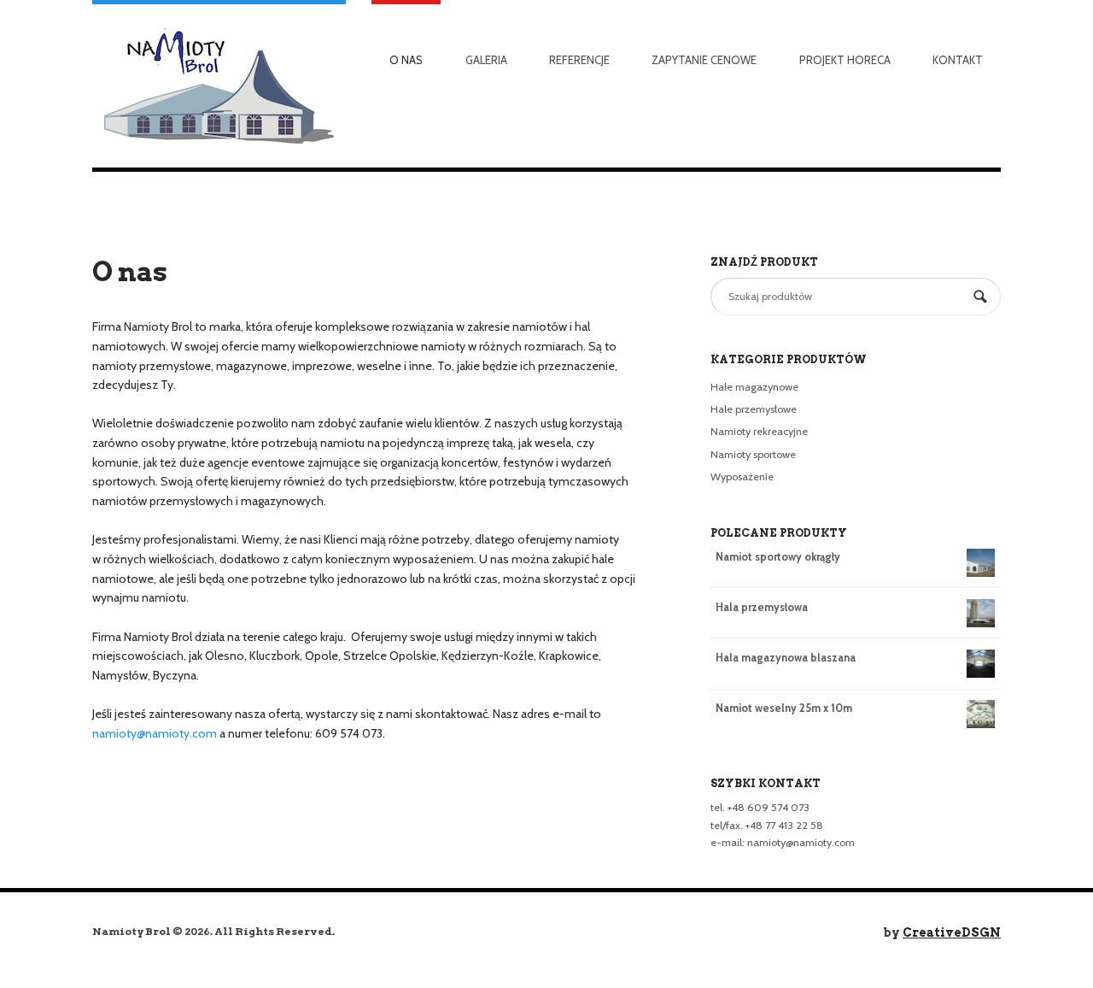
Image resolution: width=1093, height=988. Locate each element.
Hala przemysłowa (762, 607)
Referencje (579, 60)
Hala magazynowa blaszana (786, 657)
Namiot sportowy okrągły (778, 556)
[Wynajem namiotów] (219, 84)
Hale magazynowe (754, 386)
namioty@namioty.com (154, 733)
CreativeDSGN (952, 932)
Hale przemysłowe (753, 409)
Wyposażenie (742, 476)
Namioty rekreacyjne (759, 431)
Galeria (486, 60)
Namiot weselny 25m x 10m (784, 708)
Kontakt (957, 60)
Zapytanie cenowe (704, 60)
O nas (406, 60)
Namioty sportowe (753, 454)
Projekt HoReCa (845, 60)
